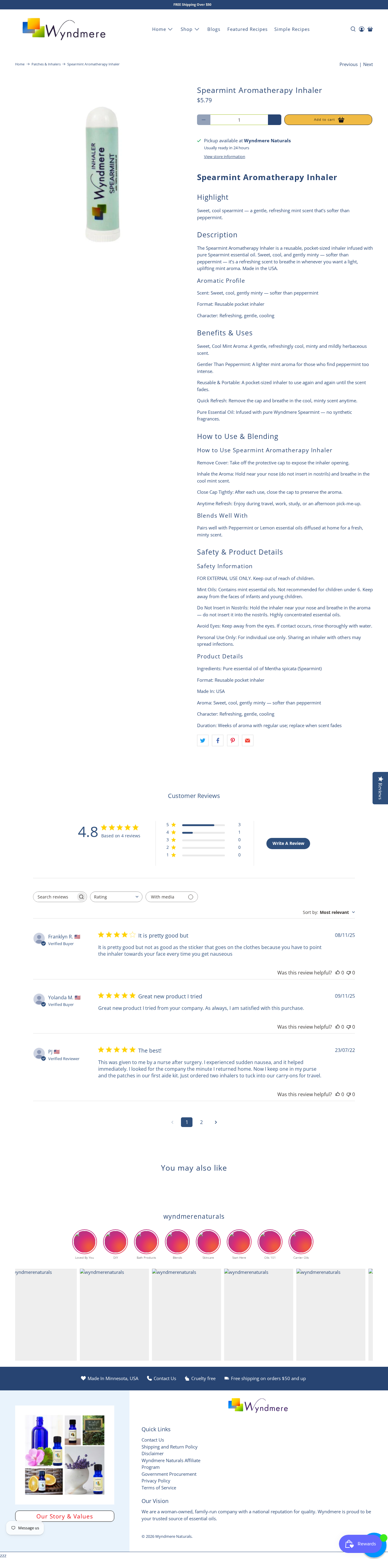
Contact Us (153, 1440)
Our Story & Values (64, 1516)
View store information (224, 156)
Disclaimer (153, 1453)
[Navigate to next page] (216, 1122)
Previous (349, 64)
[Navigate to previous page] (172, 1122)
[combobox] (116, 897)
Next (368, 64)
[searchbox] (54, 897)
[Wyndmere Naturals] (63, 29)
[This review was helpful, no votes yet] (338, 972)
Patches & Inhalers (46, 64)
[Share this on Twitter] (203, 740)
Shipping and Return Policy (170, 1447)
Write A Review (288, 843)
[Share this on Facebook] (217, 740)
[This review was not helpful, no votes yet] (348, 972)
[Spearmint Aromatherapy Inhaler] (103, 173)
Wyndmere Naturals (173, 1536)
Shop (186, 29)
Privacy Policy (156, 1481)
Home (159, 29)
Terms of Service (159, 1488)
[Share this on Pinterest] (233, 740)
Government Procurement (169, 1474)
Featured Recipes (247, 29)
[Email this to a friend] (247, 740)
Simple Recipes (292, 29)
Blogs (213, 29)
